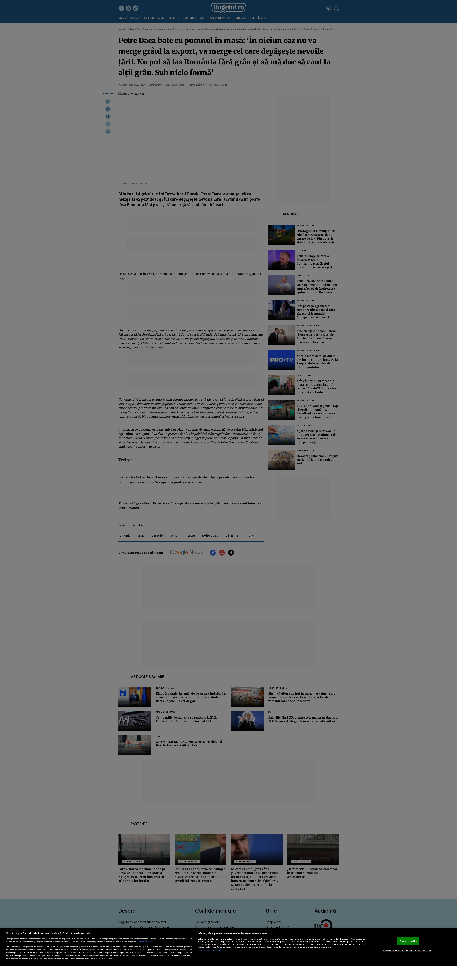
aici (144, 952)
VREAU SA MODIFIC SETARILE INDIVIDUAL (407, 950)
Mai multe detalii (145, 942)
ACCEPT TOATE (408, 940)
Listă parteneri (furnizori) (209, 950)
